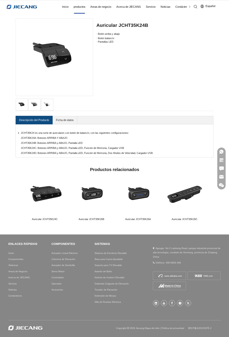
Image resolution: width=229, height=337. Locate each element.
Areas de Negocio (17, 271)
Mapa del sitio (152, 328)
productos (79, 6)
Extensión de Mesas (105, 295)
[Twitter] (188, 303)
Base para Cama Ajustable (109, 259)
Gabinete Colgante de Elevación (112, 283)
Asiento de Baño (103, 271)
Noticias (165, 6)
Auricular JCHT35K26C (184, 219)
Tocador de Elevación (106, 289)
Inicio (65, 6)
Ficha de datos (65, 120)
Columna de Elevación (63, 259)
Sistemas (13, 265)
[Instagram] (180, 303)
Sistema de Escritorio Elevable (111, 253)
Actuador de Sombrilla (63, 265)
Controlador (57, 277)
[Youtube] (164, 303)
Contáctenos (182, 6)
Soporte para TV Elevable (108, 265)
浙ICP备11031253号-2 (200, 328)
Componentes (15, 259)
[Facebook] (172, 303)
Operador (56, 283)
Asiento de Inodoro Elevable (109, 277)
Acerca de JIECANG (128, 6)
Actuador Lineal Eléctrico (64, 253)
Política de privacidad (172, 328)
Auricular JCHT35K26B (91, 219)
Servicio (151, 6)
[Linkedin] (156, 303)
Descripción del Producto (34, 120)
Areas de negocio (100, 6)
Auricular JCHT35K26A (138, 219)
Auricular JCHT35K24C (45, 219)
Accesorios (57, 289)
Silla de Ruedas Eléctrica (108, 302)
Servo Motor (58, 271)
